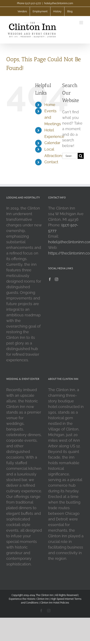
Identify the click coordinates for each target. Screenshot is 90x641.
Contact (51, 162)
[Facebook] (49, 279)
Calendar (52, 143)
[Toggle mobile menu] (81, 22)
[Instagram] (56, 279)
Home (49, 104)
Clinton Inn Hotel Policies (54, 602)
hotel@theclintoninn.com (58, 3)
